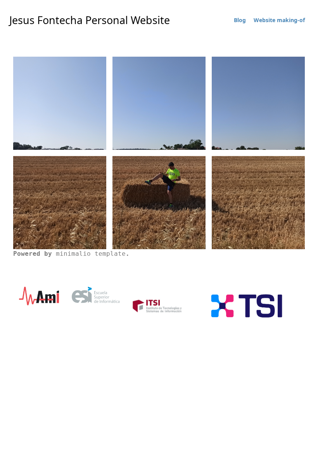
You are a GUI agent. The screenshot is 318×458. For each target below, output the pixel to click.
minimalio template (91, 253)
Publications (258, 110)
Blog (240, 20)
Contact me (258, 210)
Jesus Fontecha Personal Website (89, 20)
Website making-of (279, 20)
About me (60, 112)
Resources (159, 212)
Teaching (159, 110)
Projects (60, 210)
